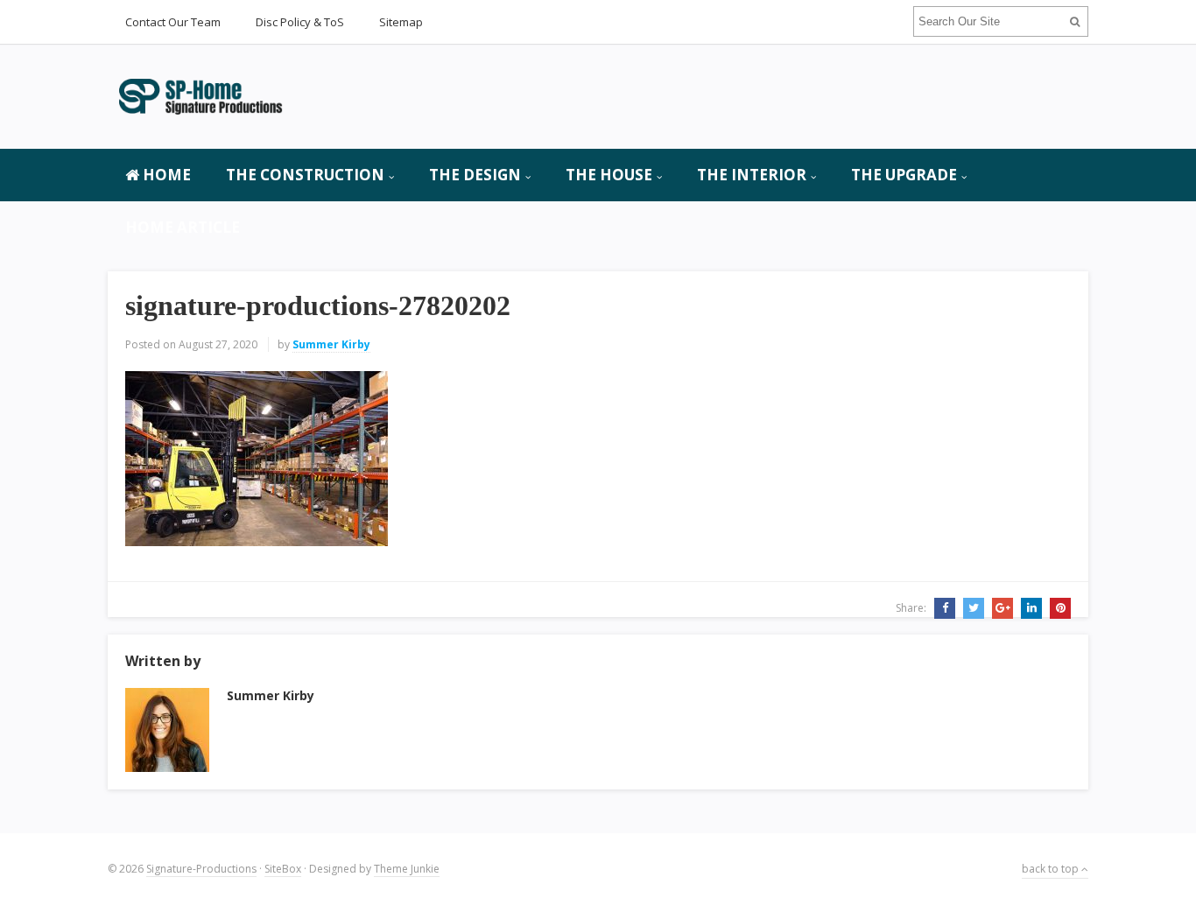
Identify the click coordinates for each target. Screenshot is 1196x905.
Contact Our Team (173, 22)
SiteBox (282, 868)
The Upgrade (904, 175)
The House (609, 175)
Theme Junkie (407, 868)
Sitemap (401, 22)
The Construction (305, 175)
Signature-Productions (201, 868)
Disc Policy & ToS (300, 22)
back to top (1051, 868)
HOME (165, 175)
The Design (475, 175)
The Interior (751, 175)
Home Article (182, 227)
